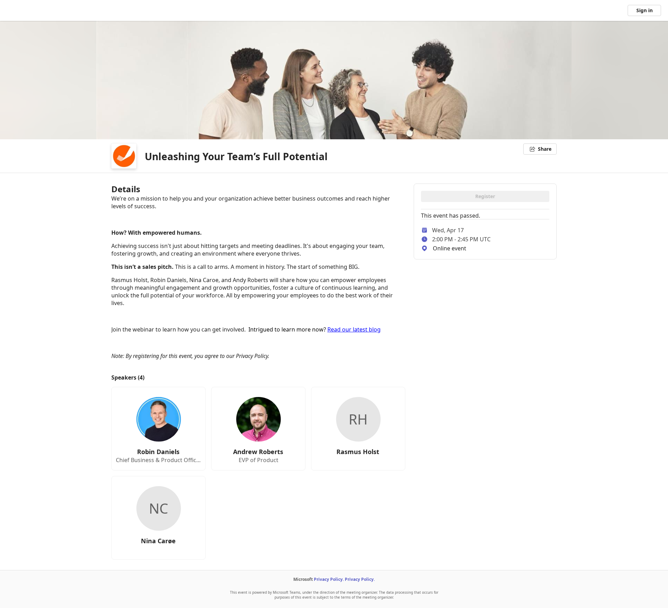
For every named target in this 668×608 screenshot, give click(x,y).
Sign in (644, 10)
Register (485, 196)
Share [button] (544, 149)
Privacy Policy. (329, 579)
